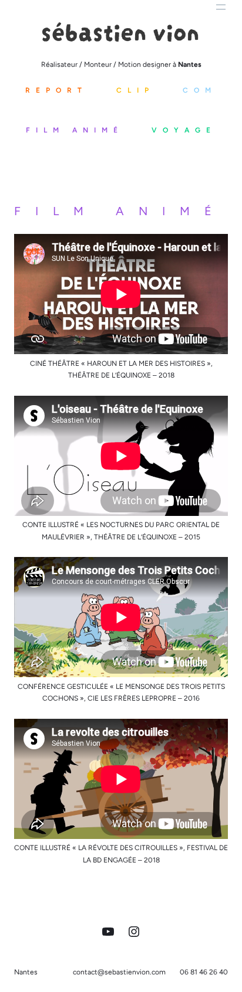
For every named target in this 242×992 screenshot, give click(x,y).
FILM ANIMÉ (74, 130)
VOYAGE (184, 130)
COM (200, 90)
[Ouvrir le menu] (221, 7)
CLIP (135, 90)
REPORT (56, 90)
